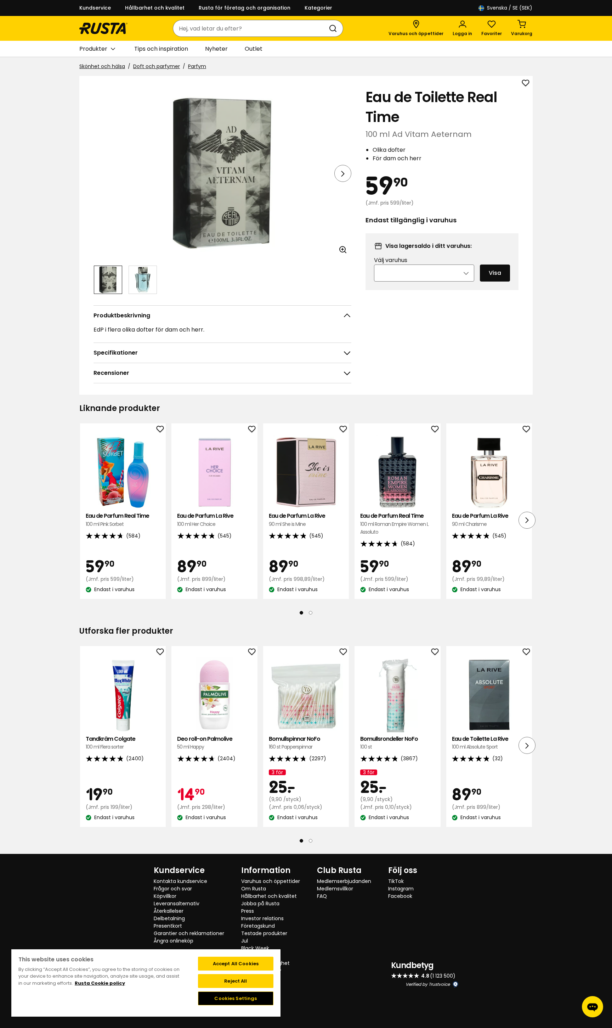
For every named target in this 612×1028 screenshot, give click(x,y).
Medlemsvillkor (335, 888)
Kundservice (95, 7)
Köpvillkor (165, 896)
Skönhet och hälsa (102, 66)
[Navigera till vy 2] (143, 280)
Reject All (235, 981)
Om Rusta (253, 888)
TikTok (396, 881)
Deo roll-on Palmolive (204, 742)
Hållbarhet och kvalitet (155, 7)
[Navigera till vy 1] (108, 280)
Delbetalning (169, 918)
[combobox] (251, 28)
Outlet (253, 49)
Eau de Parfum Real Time (117, 519)
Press (247, 911)
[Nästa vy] (342, 173)
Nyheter (216, 49)
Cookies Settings (235, 998)
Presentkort (168, 925)
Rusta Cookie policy (100, 983)
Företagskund (258, 925)
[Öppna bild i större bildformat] (342, 249)
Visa (495, 273)
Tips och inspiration (161, 49)
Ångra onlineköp (173, 940)
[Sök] (334, 28)
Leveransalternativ (176, 903)
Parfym (197, 66)
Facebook (400, 896)
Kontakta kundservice (180, 881)
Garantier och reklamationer (189, 933)
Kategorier (318, 7)
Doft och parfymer (156, 66)
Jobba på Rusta (260, 903)
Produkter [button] (93, 49)
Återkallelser (168, 911)
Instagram (401, 888)
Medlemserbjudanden (344, 881)
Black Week (255, 948)
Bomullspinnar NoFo (294, 742)
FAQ (322, 896)
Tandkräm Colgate (110, 742)
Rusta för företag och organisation (244, 7)
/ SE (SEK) (509, 7)
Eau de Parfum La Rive (205, 519)
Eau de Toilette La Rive (480, 742)
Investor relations (262, 918)
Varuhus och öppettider (270, 881)
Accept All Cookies (236, 963)
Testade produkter (264, 933)
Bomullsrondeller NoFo (389, 742)
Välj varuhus (390, 260)
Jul (244, 940)
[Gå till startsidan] (103, 28)
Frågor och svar (173, 888)
